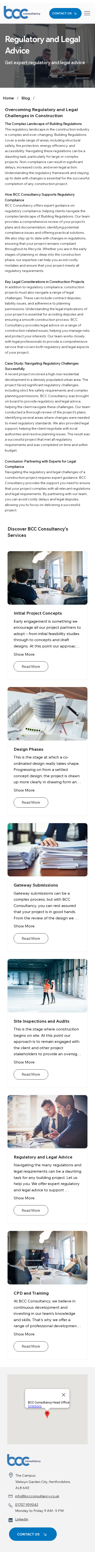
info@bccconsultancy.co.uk (37, 1496)
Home (8, 98)
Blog (25, 98)
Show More (24, 654)
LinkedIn (21, 1519)
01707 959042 (26, 1504)
